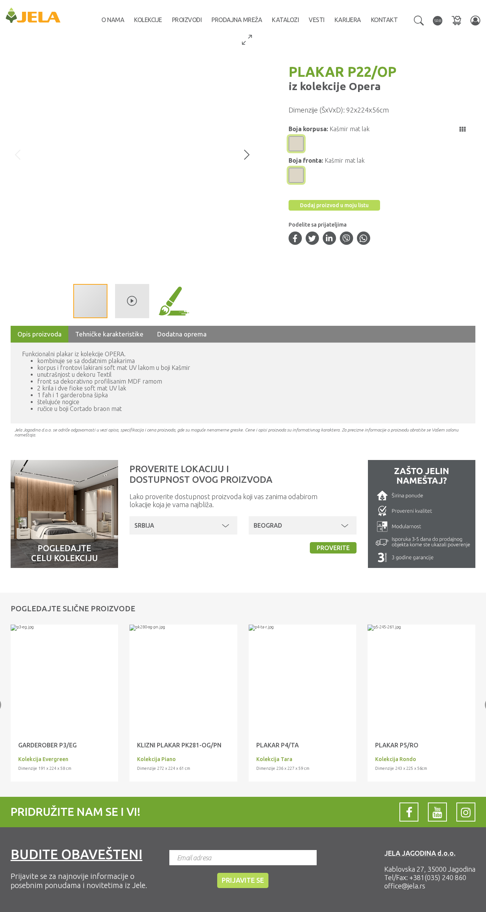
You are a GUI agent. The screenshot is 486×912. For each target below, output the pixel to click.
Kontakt (384, 19)
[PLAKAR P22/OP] (64, 628)
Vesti (317, 19)
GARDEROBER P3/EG (47, 745)
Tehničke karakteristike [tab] (109, 334)
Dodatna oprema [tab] (182, 334)
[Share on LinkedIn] (329, 239)
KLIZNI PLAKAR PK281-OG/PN (179, 745)
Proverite (333, 547)
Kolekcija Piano (156, 759)
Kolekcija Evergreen (43, 759)
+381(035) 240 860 (437, 877)
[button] (419, 19)
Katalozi (285, 19)
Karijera (348, 19)
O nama (112, 19)
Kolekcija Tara (274, 759)
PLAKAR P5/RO (396, 745)
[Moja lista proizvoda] (456, 20)
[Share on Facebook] (295, 239)
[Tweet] (312, 239)
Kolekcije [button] (148, 19)
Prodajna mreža (236, 19)
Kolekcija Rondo (395, 759)
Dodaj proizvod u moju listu (334, 205)
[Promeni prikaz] (462, 129)
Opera (363, 86)
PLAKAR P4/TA (277, 745)
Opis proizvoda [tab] (39, 334)
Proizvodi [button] (187, 19)
